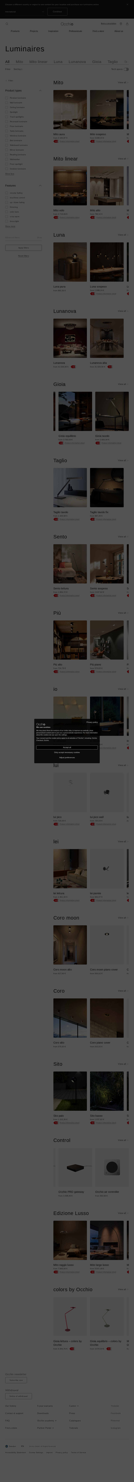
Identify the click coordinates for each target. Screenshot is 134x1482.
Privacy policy (92, 722)
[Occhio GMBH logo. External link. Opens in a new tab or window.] (40, 724)
